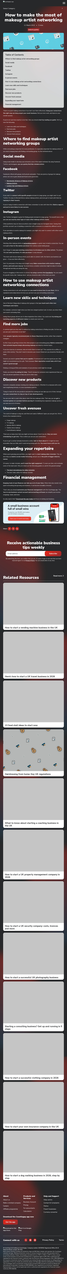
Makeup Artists (12, 183)
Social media (9, 63)
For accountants (29, 1208)
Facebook (8, 66)
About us (6, 1200)
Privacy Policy (30, 561)
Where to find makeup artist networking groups (22, 59)
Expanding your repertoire (14, 101)
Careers (6, 1206)
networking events (29, 243)
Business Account (29, 1202)
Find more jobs (10, 89)
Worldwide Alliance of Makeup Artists (20, 181)
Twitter (8, 70)
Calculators (27, 1211)
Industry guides (33, 30)
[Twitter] (13, 528)
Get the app (10, 1222)
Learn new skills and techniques (16, 85)
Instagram (8, 74)
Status (46, 1206)
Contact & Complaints (51, 1203)
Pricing (25, 1205)
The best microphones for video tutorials (21, 470)
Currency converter (50, 1212)
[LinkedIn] (17, 528)
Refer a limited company (12, 1203)
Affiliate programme (10, 1209)
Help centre (48, 1200)
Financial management (13, 104)
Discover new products (13, 93)
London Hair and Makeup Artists (17, 186)
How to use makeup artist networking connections (23, 82)
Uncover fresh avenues (13, 97)
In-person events (11, 78)
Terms (61, 1240)
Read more (57, 576)
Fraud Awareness (50, 1209)
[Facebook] (9, 528)
